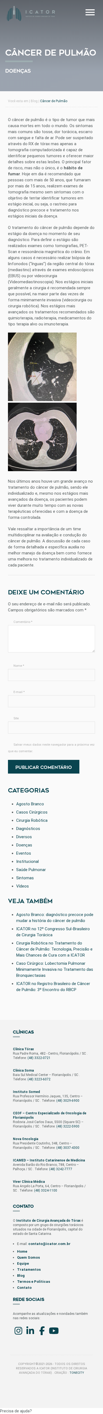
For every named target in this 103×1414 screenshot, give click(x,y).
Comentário (22, 622)
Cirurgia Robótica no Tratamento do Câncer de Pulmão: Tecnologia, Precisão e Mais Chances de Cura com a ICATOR (54, 949)
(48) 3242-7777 (60, 1169)
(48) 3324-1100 (45, 1190)
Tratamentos (29, 1269)
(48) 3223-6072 (39, 1079)
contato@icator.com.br (49, 1244)
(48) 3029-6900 (67, 1101)
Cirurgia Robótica (32, 820)
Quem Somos (28, 1257)
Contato (24, 1288)
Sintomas (25, 877)
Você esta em (18, 101)
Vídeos (22, 886)
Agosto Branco (30, 804)
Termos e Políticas (33, 1282)
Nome (18, 666)
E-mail (19, 692)
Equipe (23, 1263)
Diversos (24, 836)
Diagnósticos (28, 828)
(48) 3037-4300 (67, 1148)
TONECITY (76, 1373)
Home (22, 1251)
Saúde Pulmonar (31, 869)
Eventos (23, 853)
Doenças (18, 71)
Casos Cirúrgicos (32, 812)
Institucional (27, 861)
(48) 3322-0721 (39, 1058)
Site (16, 718)
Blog (34, 101)
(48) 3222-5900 (67, 1126)
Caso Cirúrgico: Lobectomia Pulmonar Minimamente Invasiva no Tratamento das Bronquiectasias (54, 969)
